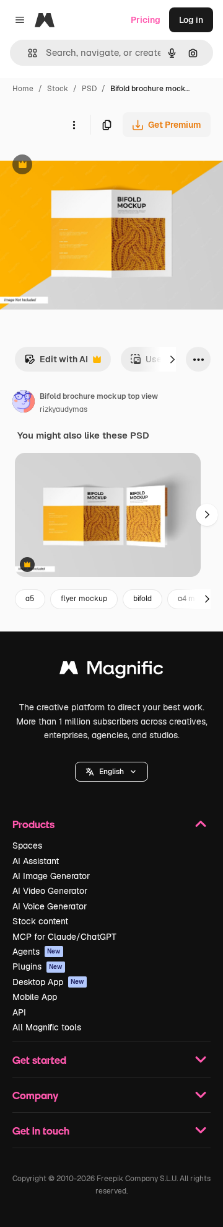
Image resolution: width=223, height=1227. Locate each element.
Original (79, 166)
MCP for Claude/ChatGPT (64, 936)
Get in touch (40, 1130)
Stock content (40, 921)
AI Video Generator (49, 890)
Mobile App (34, 996)
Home (22, 89)
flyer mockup (84, 599)
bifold (142, 599)
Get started (39, 1059)
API (19, 1012)
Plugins (37, 966)
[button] (111, 772)
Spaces (27, 845)
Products (33, 824)
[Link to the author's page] (23, 403)
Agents (36, 951)
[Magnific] (111, 670)
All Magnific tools (46, 1027)
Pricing (145, 19)
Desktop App (48, 982)
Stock (57, 89)
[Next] (172, 359)
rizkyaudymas (63, 409)
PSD (89, 89)
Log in (191, 19)
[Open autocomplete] (28, 53)
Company (35, 1095)
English (111, 772)
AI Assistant (35, 861)
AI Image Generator (51, 875)
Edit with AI (56, 363)
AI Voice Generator (49, 906)
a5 (30, 599)
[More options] (73, 124)
